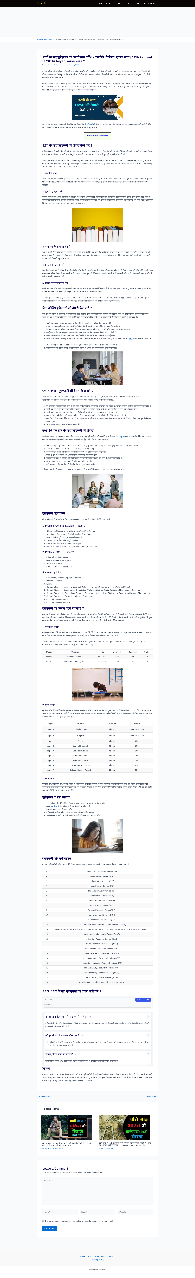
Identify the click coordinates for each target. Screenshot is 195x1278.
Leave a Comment (48, 65)
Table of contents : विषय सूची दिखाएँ (98, 135)
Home (99, 3)
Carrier (117, 3)
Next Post (152, 1096)
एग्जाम (130, 339)
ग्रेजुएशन (122, 436)
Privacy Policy (150, 3)
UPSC (49, 1148)
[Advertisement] (97, 22)
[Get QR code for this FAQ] (90, 1017)
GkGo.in (41, 3)
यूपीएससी (90, 124)
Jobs (108, 3)
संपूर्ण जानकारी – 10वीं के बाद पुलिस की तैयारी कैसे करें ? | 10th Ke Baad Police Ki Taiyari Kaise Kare (67, 1144)
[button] (121, 3)
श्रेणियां (54, 806)
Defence (44, 1148)
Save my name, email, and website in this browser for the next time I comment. (79, 1221)
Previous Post (44, 1096)
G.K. (128, 3)
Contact (137, 3)
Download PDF (144, 1000)
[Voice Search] (130, 999)
